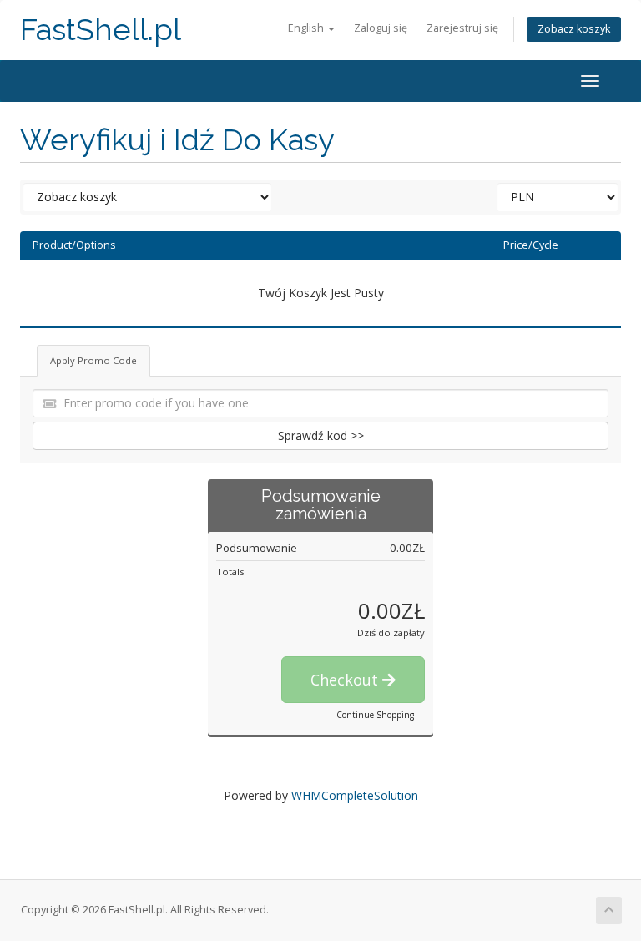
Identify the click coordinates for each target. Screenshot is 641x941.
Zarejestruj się (462, 28)
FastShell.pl (100, 30)
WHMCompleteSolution (354, 795)
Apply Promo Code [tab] (93, 360)
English (307, 28)
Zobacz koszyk (574, 29)
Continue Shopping (375, 715)
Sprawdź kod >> (321, 435)
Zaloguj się (380, 28)
